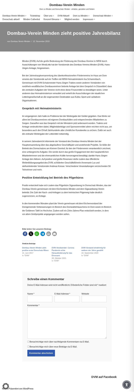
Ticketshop (35, 16)
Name (30, 294)
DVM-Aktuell (63, 16)
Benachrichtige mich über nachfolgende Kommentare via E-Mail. (59, 342)
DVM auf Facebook (104, 377)
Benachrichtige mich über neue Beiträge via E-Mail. (53, 347)
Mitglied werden (72, 19)
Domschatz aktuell (11, 19)
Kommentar (33, 305)
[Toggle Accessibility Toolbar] (127, 385)
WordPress (28, 389)
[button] (25, 15)
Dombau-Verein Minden (20, 41)
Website (85, 294)
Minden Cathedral (31, 19)
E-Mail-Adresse (62, 294)
